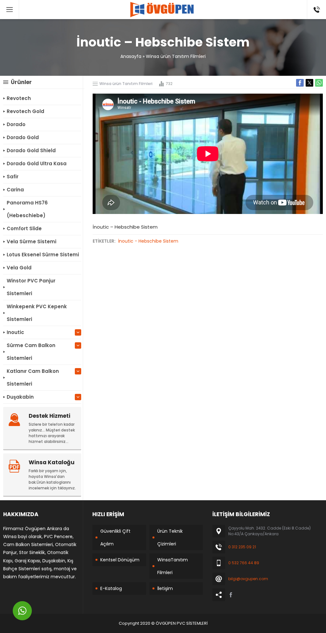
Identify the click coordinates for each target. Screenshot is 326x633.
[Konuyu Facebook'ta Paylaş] (300, 83)
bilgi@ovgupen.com (248, 578)
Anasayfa (130, 56)
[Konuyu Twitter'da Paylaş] (309, 83)
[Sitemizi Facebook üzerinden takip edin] (230, 594)
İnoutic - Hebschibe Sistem (148, 241)
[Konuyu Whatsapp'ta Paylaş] (319, 83)
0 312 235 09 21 (242, 547)
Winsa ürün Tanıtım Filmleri (176, 56)
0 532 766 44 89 (243, 562)
